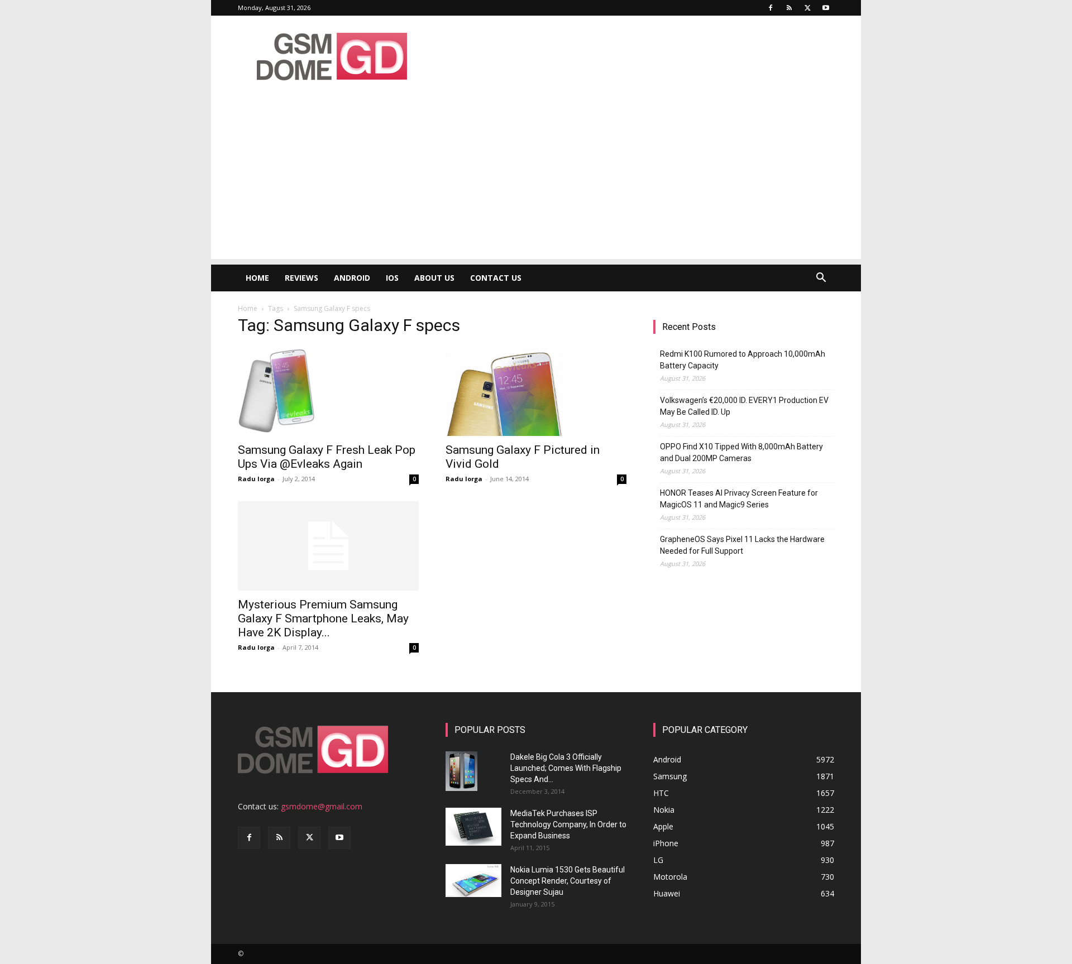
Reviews (301, 277)
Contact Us (495, 277)
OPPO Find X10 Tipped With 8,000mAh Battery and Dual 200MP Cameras (741, 452)
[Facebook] (770, 8)
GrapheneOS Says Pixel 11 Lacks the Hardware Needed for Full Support (742, 545)
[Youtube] (825, 8)
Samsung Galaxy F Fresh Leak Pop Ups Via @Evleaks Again (326, 457)
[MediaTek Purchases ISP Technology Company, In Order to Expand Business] (473, 827)
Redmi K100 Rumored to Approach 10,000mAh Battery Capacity (742, 359)
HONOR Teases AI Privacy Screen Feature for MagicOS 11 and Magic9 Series (739, 498)
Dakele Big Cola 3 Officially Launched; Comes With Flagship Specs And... (565, 768)
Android (352, 277)
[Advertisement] (536, 181)
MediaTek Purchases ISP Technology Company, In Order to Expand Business (568, 824)
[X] (807, 8)
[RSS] (789, 8)
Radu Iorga (256, 478)
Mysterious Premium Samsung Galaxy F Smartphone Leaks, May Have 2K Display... (323, 618)
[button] (820, 279)
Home (257, 277)
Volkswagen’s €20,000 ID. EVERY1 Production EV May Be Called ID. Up (744, 406)
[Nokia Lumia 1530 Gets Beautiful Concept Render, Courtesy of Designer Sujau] (473, 881)
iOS (392, 277)
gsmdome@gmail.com (321, 806)
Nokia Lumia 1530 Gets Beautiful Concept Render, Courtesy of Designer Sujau (567, 880)
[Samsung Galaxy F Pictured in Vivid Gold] (536, 391)
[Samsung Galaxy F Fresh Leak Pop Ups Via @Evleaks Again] (328, 391)
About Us (434, 277)
